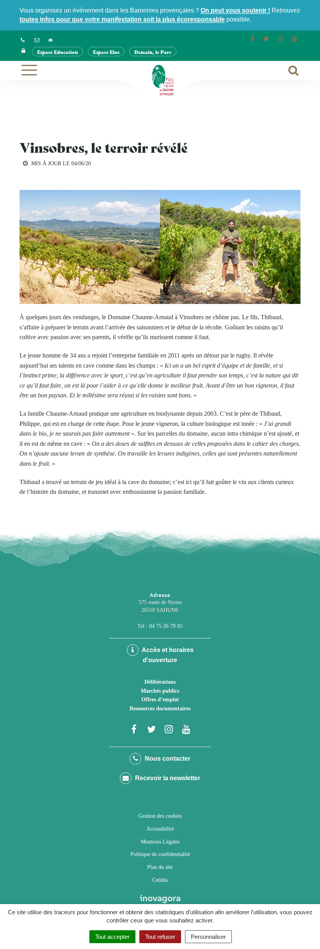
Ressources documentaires (160, 708)
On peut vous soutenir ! (235, 10)
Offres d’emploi (160, 699)
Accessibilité (160, 829)
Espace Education (57, 51)
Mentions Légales (160, 842)
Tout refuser (160, 936)
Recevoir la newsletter (166, 778)
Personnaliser (208, 936)
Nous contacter (166, 758)
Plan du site (160, 867)
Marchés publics (160, 691)
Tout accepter (112, 936)
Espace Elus (106, 51)
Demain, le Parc (152, 51)
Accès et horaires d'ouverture (167, 655)
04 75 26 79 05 (166, 626)
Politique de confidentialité (160, 854)
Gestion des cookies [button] (160, 816)
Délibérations (160, 682)
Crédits (160, 880)
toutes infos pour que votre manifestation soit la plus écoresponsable (122, 19)
